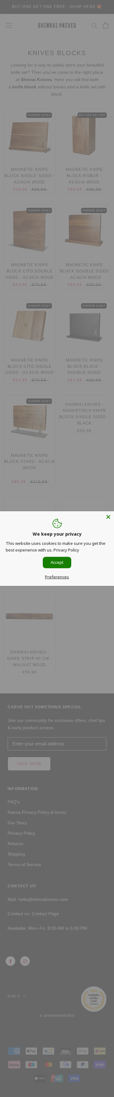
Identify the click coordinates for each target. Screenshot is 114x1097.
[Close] (108, 516)
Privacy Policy (66, 550)
